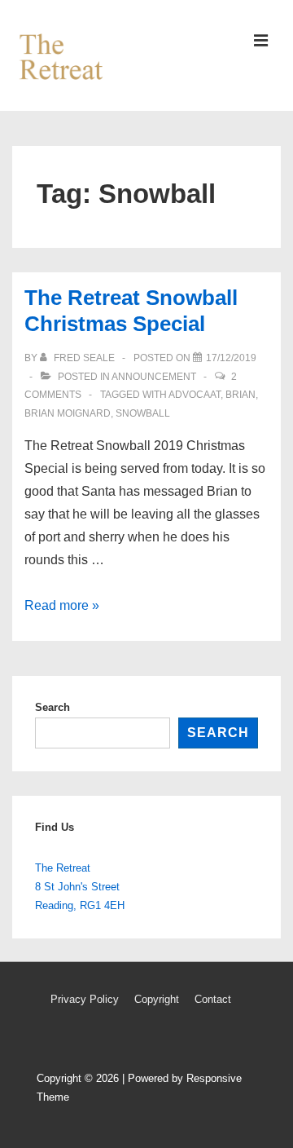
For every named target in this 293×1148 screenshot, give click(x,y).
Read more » (61, 605)
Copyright (156, 999)
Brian (240, 394)
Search (52, 707)
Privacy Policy (84, 999)
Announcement (154, 376)
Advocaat (194, 394)
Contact (213, 999)
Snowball (143, 413)
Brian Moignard (67, 413)
